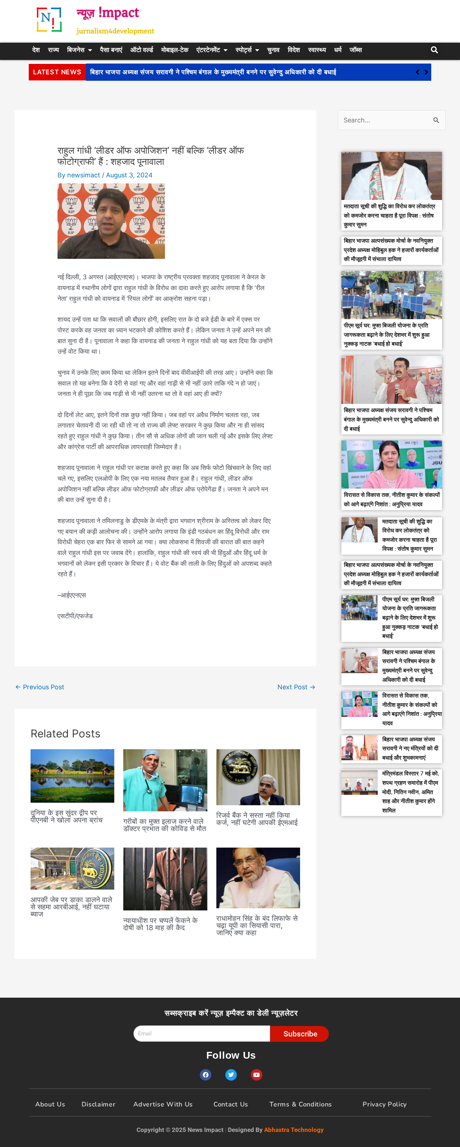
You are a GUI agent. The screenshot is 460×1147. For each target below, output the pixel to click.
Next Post (296, 687)
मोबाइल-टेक (174, 49)
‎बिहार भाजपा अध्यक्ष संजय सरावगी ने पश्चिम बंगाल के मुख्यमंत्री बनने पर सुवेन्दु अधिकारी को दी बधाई (213, 72)
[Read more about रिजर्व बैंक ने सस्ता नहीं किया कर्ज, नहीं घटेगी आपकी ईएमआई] (258, 776)
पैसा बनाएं (111, 49)
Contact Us (230, 1104)
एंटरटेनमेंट (208, 49)
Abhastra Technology (294, 1129)
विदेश (294, 49)
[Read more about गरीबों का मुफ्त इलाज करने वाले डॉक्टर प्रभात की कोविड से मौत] (165, 779)
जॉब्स (356, 49)
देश (36, 49)
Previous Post (39, 687)
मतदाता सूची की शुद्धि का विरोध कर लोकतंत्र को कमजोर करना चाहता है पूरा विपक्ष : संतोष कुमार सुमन (389, 215)
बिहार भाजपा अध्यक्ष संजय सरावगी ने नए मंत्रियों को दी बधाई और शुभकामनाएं (410, 749)
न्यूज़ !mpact (108, 13)
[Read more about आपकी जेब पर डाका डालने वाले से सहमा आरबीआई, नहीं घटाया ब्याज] (72, 868)
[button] (426, 72)
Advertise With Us (163, 1104)
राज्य (53, 49)
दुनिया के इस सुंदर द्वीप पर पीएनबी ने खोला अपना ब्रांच (66, 816)
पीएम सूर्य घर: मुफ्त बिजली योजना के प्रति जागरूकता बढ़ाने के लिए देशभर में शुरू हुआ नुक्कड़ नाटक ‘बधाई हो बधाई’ (386, 335)
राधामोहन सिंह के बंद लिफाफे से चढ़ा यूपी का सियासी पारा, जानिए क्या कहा (257, 925)
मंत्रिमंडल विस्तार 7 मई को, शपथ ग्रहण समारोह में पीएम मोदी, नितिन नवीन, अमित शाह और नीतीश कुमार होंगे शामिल (410, 792)
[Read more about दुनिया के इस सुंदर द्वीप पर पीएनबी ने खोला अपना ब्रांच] (72, 775)
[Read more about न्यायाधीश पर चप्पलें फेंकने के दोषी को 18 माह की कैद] (165, 878)
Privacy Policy (385, 1104)
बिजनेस (75, 49)
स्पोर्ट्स (244, 49)
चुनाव (273, 49)
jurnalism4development (115, 31)
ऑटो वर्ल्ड (141, 49)
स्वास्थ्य (317, 49)
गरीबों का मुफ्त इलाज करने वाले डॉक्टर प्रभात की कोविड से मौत (164, 825)
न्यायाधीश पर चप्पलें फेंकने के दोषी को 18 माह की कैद (160, 924)
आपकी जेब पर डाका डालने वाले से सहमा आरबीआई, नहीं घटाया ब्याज (71, 906)
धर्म (337, 49)
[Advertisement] (311, 20)
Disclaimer (99, 1104)
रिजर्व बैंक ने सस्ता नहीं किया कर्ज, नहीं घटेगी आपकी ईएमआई (257, 819)
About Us (50, 1104)
